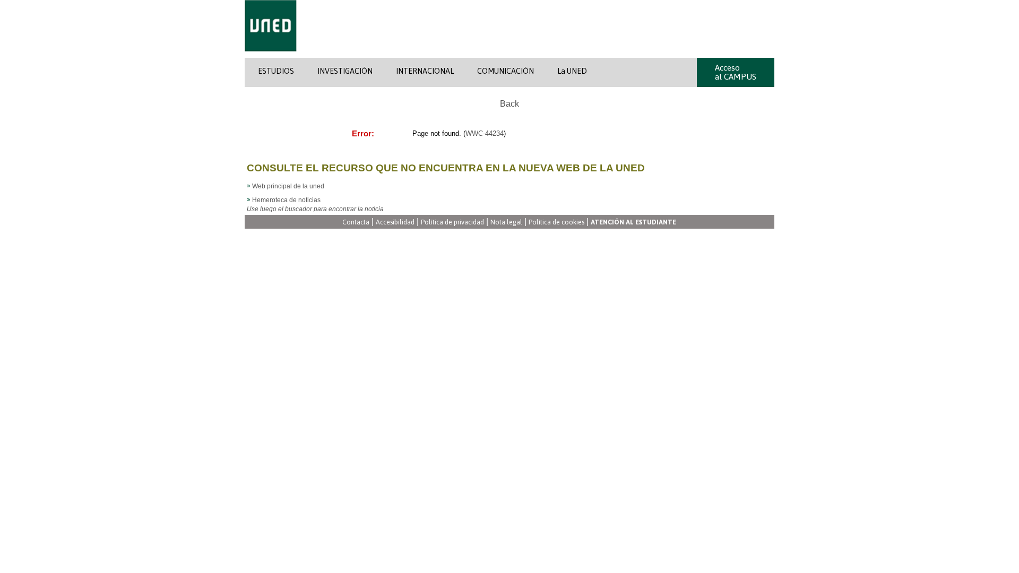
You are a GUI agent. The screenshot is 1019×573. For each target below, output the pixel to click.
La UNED (572, 71)
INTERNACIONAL (425, 71)
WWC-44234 (484, 133)
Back (509, 103)
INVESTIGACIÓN (345, 71)
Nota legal (506, 223)
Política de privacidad (452, 223)
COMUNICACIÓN (505, 71)
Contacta (355, 223)
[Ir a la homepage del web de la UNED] (271, 56)
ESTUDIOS (276, 71)
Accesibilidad (395, 223)
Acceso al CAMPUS (735, 72)
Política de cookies (556, 223)
